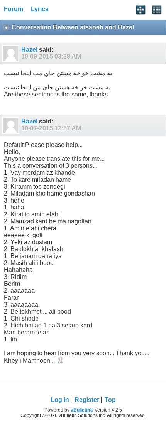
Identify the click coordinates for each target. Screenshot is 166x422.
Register (87, 400)
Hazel (29, 49)
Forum (13, 9)
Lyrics (40, 9)
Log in (60, 400)
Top (110, 400)
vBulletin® (82, 410)
